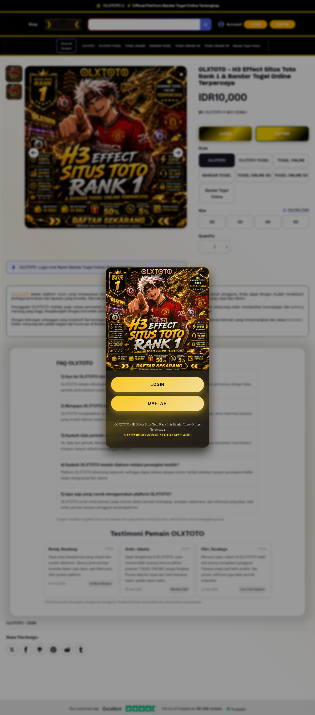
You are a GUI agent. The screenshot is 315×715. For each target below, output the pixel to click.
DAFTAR (157, 403)
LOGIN (157, 384)
